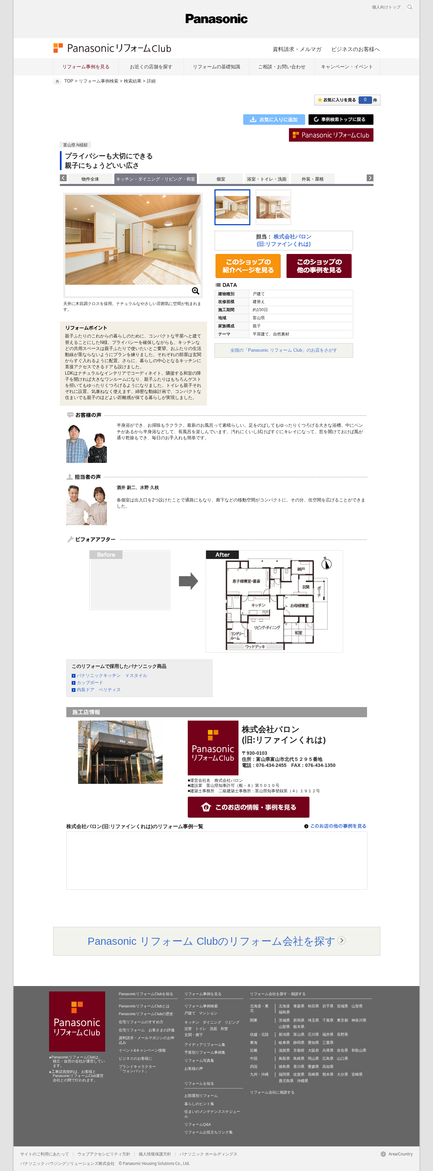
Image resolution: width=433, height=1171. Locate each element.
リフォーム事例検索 (98, 81)
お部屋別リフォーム (201, 1096)
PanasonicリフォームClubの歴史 (146, 1014)
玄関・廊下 (193, 1035)
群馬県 (298, 1020)
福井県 (328, 1034)
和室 (224, 1029)
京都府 (298, 1050)
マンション (208, 1013)
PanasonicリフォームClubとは (144, 1006)
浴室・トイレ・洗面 (267, 179)
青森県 (298, 1006)
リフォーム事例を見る (86, 66)
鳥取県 (284, 1058)
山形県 (357, 1006)
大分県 (342, 1074)
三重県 (328, 1042)
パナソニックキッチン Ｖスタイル (112, 675)
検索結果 (132, 81)
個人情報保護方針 (155, 1154)
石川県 (313, 1034)
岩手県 (328, 1006)
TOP (68, 81)
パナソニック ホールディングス (208, 1154)
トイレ (200, 1029)
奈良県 (342, 1050)
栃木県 (298, 1027)
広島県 (328, 1058)
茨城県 (284, 1020)
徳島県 (284, 1066)
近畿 (253, 1050)
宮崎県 (357, 1074)
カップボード (90, 682)
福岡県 (284, 1074)
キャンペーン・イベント (347, 66)
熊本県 (328, 1074)
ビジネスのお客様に (135, 1058)
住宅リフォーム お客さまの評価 (147, 1030)
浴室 (188, 1029)
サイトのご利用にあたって (44, 1154)
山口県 (342, 1058)
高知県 (328, 1066)
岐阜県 (284, 1042)
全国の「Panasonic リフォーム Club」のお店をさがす (283, 350)
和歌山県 (358, 1050)
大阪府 (313, 1050)
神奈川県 (358, 1020)
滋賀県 (284, 1050)
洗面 (213, 1029)
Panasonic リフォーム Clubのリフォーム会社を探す (212, 941)
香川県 (298, 1066)
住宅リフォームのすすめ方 (141, 1022)
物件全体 (90, 179)
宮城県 (342, 1006)
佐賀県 (298, 1074)
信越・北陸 (259, 1034)
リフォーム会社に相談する (272, 1092)
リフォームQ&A (197, 1124)
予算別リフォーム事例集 (204, 1052)
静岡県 (298, 1042)
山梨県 (284, 1027)
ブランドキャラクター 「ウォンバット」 (137, 1068)
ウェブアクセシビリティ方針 (103, 1154)
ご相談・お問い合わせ (281, 66)
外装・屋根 (313, 179)
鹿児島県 (286, 1081)
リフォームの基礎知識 (216, 66)
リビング (232, 1022)
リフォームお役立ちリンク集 (208, 1132)
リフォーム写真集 (199, 1060)
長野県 (342, 1034)
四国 (253, 1066)
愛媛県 (313, 1066)
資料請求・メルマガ (297, 49)
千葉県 (328, 1020)
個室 (220, 179)
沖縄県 (302, 1081)
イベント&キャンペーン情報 (142, 1050)
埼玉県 (313, 1020)
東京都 (342, 1020)
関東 (253, 1020)
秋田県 (313, 1006)
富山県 (298, 1034)
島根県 (298, 1058)
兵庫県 (328, 1050)
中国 (253, 1058)
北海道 (284, 1006)
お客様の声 (193, 1069)
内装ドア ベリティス (99, 689)
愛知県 (313, 1042)
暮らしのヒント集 (199, 1104)
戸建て (190, 1013)
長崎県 (313, 1074)
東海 (253, 1042)
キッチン (191, 1022)
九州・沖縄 (259, 1074)
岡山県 (313, 1058)
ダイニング (212, 1022)
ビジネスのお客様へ (355, 49)
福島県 (284, 1012)
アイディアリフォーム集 (204, 1045)
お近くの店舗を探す (151, 66)
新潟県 (284, 1034)
